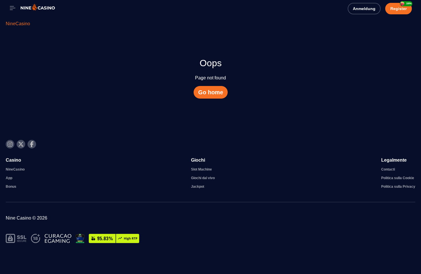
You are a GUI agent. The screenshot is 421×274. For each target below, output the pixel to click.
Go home (210, 92)
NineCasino (18, 23)
